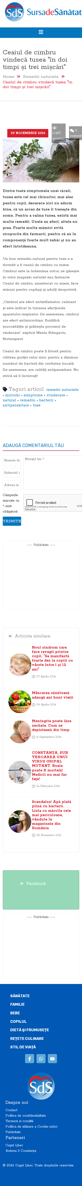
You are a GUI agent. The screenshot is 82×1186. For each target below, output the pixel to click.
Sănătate (20, 996)
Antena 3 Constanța (20, 1151)
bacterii (46, 400)
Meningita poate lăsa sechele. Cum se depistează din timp (51, 725)
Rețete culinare (27, 1038)
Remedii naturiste (41, 76)
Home (8, 76)
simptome (33, 395)
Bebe (15, 1013)
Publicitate (13, 1132)
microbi (12, 395)
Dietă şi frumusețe (29, 1030)
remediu (27, 400)
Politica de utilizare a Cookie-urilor (31, 1127)
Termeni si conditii (19, 1121)
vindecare (55, 395)
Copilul (18, 1021)
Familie (17, 1004)
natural (9, 400)
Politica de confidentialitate (25, 1116)
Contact (11, 1110)
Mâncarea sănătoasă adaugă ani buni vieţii (52, 695)
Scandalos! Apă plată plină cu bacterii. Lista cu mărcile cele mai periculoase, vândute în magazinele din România (51, 815)
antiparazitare (16, 405)
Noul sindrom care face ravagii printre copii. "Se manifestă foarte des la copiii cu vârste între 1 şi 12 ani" (52, 658)
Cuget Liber (14, 1145)
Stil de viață (23, 1047)
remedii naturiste (62, 389)
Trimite (12, 521)
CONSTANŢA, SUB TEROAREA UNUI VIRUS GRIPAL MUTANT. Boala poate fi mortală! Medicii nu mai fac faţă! (50, 765)
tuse (37, 405)
